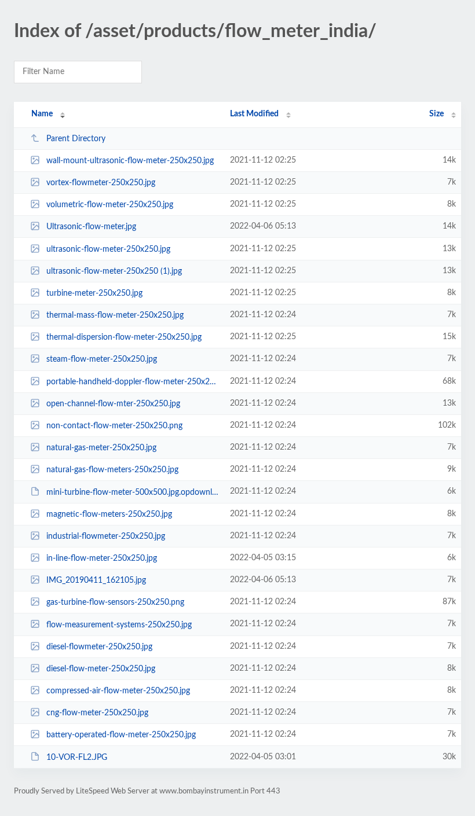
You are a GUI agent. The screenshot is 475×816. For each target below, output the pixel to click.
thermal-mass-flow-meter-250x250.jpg (115, 315)
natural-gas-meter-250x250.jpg (101, 448)
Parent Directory (75, 139)
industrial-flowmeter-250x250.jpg (105, 536)
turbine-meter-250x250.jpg (94, 293)
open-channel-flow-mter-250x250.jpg (113, 404)
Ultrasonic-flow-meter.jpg (91, 227)
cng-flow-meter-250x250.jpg (97, 713)
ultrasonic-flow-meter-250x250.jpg (108, 249)
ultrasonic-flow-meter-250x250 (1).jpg (114, 271)
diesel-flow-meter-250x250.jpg (100, 669)
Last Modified (254, 114)
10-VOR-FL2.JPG (76, 757)
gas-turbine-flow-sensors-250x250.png (115, 602)
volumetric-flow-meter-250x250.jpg (109, 205)
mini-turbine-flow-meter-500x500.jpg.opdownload (133, 492)
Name (42, 114)
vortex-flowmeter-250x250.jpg (100, 183)
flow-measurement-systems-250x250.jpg (119, 624)
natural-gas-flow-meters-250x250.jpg (112, 470)
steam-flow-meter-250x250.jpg (101, 359)
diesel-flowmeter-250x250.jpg (99, 647)
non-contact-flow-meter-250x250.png (114, 426)
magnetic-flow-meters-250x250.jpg (109, 514)
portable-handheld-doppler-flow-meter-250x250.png (133, 382)
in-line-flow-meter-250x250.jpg (101, 558)
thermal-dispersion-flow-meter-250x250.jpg (124, 337)
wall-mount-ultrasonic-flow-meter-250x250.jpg (130, 161)
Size (436, 114)
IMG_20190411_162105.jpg (96, 580)
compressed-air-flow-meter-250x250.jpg (118, 691)
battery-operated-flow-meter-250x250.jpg (121, 735)
